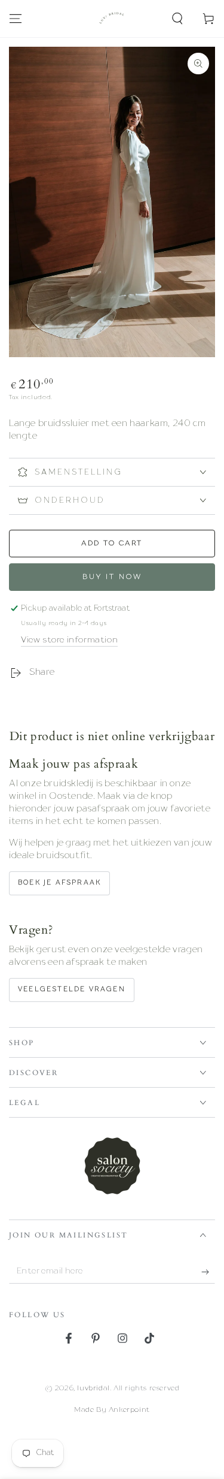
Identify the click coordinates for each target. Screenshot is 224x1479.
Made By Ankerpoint (112, 1410)
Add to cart (111, 543)
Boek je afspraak (59, 883)
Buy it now (112, 577)
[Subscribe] (208, 1271)
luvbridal (93, 1388)
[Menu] (15, 18)
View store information (69, 640)
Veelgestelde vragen (71, 989)
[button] (177, 18)
